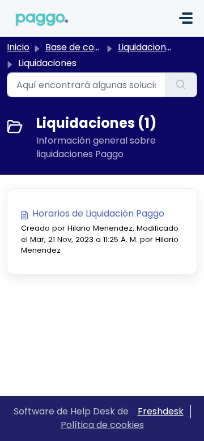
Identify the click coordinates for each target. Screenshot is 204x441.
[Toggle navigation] (186, 18)
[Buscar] (181, 84)
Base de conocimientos (97, 47)
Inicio (18, 47)
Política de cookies (102, 424)
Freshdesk (161, 411)
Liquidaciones (147, 47)
